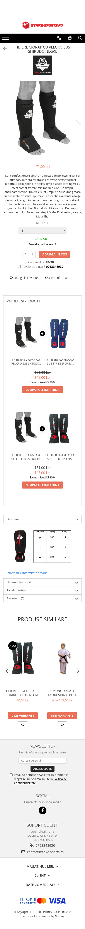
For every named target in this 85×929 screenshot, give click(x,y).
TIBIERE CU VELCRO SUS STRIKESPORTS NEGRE (23, 693)
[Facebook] (42, 810)
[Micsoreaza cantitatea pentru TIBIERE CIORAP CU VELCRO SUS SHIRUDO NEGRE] (19, 254)
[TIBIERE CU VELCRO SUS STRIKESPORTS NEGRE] (22, 658)
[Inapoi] (3, 48)
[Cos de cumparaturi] (70, 38)
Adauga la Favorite (25, 278)
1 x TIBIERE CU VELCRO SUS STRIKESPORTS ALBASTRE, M (59, 362)
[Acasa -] (42, 25)
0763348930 (45, 845)
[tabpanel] (42, 120)
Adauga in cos (54, 254)
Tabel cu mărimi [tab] (17, 590)
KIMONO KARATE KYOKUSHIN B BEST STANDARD (62, 693)
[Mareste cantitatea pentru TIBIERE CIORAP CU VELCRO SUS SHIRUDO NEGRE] (32, 254)
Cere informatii (58, 278)
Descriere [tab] (13, 519)
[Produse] (6, 39)
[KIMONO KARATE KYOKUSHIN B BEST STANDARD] (62, 658)
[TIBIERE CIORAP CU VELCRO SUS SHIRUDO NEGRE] (42, 120)
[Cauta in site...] (80, 38)
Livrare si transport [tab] (19, 582)
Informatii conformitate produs (27, 573)
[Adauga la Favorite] (23, 724)
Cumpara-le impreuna (43, 390)
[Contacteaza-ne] (59, 38)
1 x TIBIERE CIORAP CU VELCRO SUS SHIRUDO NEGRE (25, 362)
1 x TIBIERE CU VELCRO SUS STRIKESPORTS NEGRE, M (59, 457)
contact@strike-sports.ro (45, 852)
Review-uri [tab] (15, 598)
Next (78, 124)
